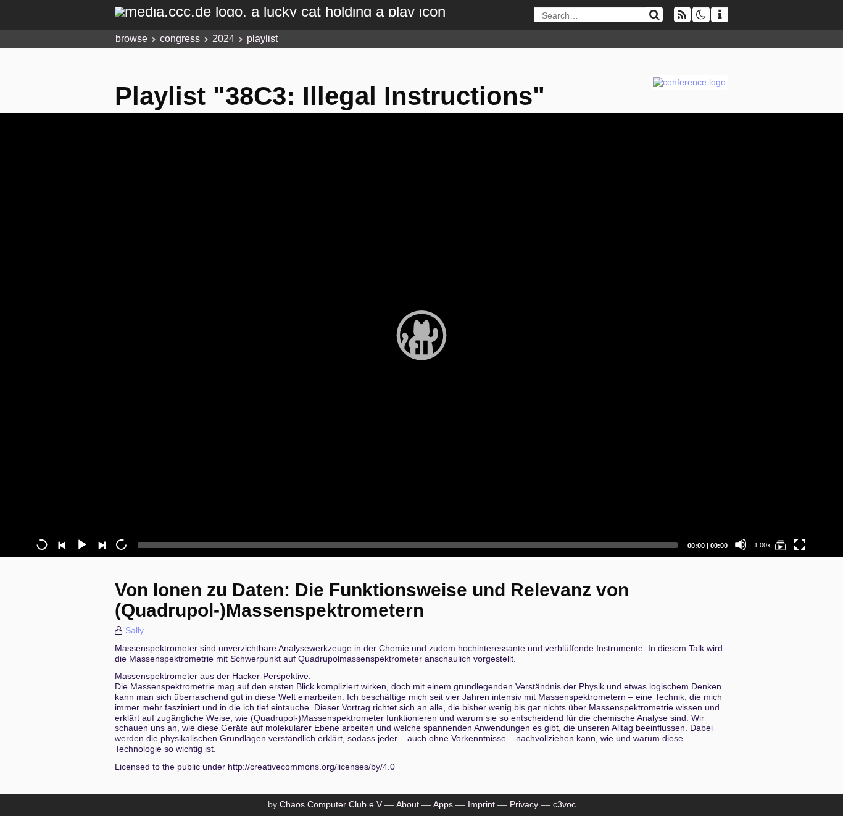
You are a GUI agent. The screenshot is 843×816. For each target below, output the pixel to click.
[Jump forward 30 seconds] (121, 544)
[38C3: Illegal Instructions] (780, 544)
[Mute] (740, 544)
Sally (134, 630)
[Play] (421, 335)
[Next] (101, 544)
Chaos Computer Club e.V (331, 804)
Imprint (481, 804)
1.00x (762, 545)
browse (131, 38)
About (407, 804)
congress (180, 38)
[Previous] (61, 544)
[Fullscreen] (799, 544)
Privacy (524, 804)
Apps (443, 804)
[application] (421, 335)
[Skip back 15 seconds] (42, 544)
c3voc (564, 804)
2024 (223, 38)
